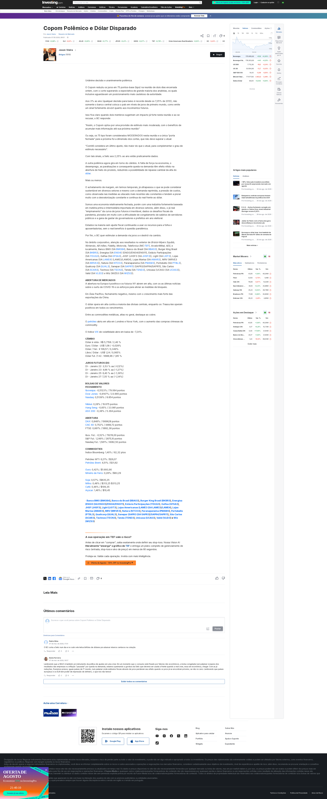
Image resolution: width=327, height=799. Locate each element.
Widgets (199, 744)
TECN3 (118, 270)
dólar (88, 173)
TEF (146, 245)
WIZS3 (127, 273)
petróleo (92, 321)
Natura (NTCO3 (131, 511)
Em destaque (60, 11)
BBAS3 (152, 249)
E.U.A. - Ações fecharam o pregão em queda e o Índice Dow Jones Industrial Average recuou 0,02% (256, 209)
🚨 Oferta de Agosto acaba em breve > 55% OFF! (231, 2)
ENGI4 (117, 252)
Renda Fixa (120, 11)
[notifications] (278, 2)
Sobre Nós (229, 728)
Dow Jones (91, 393)
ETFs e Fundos (131, 11)
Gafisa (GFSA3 (169, 504)
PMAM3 (149, 263)
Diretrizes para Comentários (54, 635)
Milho (88, 483)
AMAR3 (155, 259)
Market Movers (240, 256)
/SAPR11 (163, 514)
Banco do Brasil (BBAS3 (125, 500)
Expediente (230, 744)
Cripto (111, 11)
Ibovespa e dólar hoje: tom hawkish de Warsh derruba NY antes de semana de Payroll (256, 235)
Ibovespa (90, 390)
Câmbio (93, 11)
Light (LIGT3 (109, 507)
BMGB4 (120, 249)
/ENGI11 (118, 504)
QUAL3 (105, 266)
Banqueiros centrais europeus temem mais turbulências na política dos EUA (256, 197)
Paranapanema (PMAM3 (155, 511)
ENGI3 (102, 504)
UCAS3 (174, 270)
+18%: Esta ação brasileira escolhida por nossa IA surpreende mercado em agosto (256, 184)
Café (87, 486)
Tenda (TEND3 (125, 517)
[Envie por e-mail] (91, 578)
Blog (198, 728)
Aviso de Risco (317, 793)
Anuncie (228, 733)
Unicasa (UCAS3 (145, 517)
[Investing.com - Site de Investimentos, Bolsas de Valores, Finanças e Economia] (52, 2)
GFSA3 (116, 256)
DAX (87, 421)
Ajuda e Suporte (232, 739)
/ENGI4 (110, 504)
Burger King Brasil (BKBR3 (155, 500)
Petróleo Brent (93, 462)
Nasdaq (89, 397)
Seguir (219, 54)
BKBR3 (94, 252)
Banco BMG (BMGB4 (98, 500)
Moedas (236, 28)
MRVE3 (94, 263)
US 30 (235, 69)
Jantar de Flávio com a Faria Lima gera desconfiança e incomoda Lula (256, 222)
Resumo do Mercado (74, 11)
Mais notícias (251, 245)
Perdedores (262, 263)
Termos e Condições (278, 793)
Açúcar (89, 490)
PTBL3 (176, 263)
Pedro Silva (53, 641)
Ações (86, 11)
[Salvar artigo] (208, 35)
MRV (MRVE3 (112, 511)
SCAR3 (94, 270)
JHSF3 (146, 256)
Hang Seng (91, 407)
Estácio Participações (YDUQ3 (142, 504)
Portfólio (199, 739)
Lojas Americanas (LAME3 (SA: (135, 507)
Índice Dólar (237, 81)
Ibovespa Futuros (239, 60)
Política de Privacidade (298, 793)
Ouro (88, 469)
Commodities (102, 11)
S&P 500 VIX (238, 73)
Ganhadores (249, 263)
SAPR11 (129, 266)
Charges (142, 11)
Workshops (151, 11)
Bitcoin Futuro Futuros (241, 77)
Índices (245, 28)
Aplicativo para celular (205, 733)
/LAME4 (165, 507)
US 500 (236, 64)
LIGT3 (167, 256)
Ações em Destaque (243, 312)
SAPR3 (145, 514)
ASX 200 (90, 411)
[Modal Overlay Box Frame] (24, 783)
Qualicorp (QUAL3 (106, 514)
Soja (87, 480)
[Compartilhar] (201, 35)
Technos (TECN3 (105, 517)
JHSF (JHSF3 (92, 507)
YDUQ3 (94, 256)
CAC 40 (89, 424)
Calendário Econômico (149, 7)
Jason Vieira (66, 50)
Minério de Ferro (94, 473)
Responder (51, 651)
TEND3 (140, 270)
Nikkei (88, 404)
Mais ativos (237, 263)
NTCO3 (118, 263)
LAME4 (107, 259)
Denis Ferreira (55, 658)
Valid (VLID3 (163, 517)
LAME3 (157, 507)
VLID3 (99, 273)
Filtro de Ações (166, 7)
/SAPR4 (154, 514)
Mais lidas (47, 11)
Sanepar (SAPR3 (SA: (130, 514)
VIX (96, 331)
